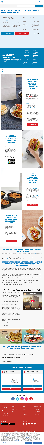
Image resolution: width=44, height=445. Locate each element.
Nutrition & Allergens (37, 414)
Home (4, 70)
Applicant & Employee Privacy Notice (14, 431)
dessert (33, 196)
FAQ (23, 411)
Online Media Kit (36, 409)
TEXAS (16, 70)
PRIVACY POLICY (18, 440)
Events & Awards (25, 414)
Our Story (24, 406)
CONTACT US (4, 416)
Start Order (33, 124)
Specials (7, 235)
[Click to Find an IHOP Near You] (18, 6)
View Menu (36, 33)
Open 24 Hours (7, 372)
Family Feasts (34, 188)
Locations (10, 70)
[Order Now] (41, 2)
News (24, 409)
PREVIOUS (1, 336)
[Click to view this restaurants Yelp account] (31, 398)
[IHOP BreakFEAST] (33, 336)
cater (35, 253)
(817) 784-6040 (28, 383)
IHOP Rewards (14, 409)
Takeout (4, 71)
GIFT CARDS (4, 407)
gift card (8, 258)
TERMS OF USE (7, 435)
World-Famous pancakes (33, 99)
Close (28, 442)
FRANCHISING (4, 413)
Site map (23, 431)
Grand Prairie (23, 70)
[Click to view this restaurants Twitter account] (17, 398)
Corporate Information (37, 406)
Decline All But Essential (37, 442)
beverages (36, 195)
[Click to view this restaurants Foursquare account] (26, 398)
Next (42, 336)
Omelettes (28, 103)
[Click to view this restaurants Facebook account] (13, 398)
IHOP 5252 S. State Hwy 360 (34, 70)
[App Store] (12, 424)
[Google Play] (4, 424)
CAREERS (3, 410)
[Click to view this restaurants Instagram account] (22, 398)
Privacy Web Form (37, 411)
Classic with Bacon (34, 107)
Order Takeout (22, 33)
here (8, 359)
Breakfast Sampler (32, 101)
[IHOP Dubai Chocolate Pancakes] (11, 336)
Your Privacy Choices (29, 431)
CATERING (3, 405)
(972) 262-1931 (6, 383)
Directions (8, 33)
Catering (16, 386)
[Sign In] (39, 2)
